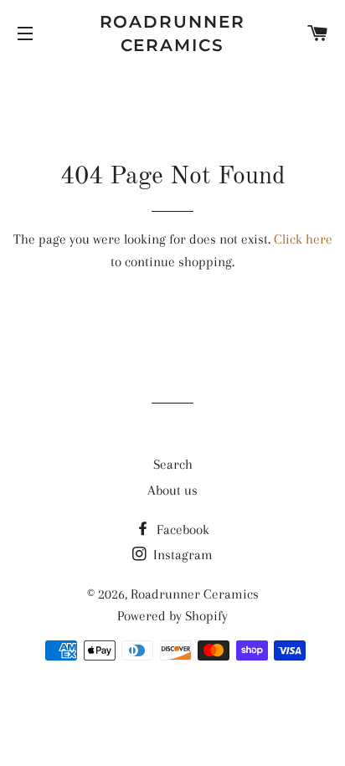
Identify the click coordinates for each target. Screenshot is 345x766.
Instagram (181, 555)
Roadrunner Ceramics (173, 33)
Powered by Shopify (172, 616)
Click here (303, 239)
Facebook (181, 529)
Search (173, 464)
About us (172, 490)
